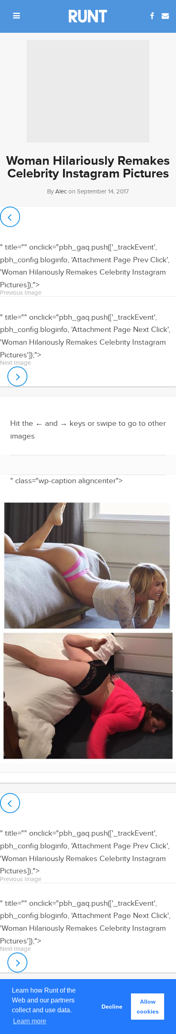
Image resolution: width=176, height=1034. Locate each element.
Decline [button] (112, 1006)
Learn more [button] (29, 1021)
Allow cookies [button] (148, 1006)
